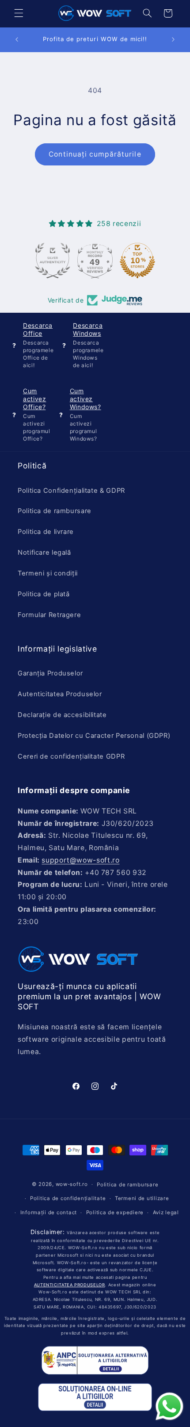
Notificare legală (44, 552)
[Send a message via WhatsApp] (169, 1406)
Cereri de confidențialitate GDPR (71, 756)
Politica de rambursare (54, 511)
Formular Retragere (49, 615)
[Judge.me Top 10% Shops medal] (137, 260)
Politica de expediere (115, 1212)
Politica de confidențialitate (68, 1198)
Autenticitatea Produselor (60, 694)
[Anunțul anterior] (17, 39)
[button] (18, 13)
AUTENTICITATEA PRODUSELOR (69, 1284)
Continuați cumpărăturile (95, 154)
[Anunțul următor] (173, 39)
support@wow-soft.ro (80, 860)
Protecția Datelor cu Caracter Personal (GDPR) (94, 736)
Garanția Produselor (50, 673)
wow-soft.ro (72, 1184)
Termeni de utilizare (142, 1198)
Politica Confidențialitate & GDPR (71, 491)
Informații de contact (48, 1212)
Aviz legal (166, 1212)
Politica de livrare (46, 532)
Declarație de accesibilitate (62, 715)
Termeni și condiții (48, 573)
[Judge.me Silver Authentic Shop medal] (52, 260)
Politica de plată (44, 594)
